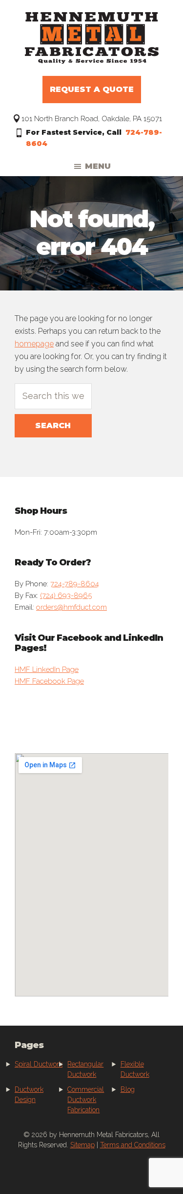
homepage (34, 343)
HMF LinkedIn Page (47, 669)
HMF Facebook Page (49, 681)
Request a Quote (92, 89)
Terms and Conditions (132, 1145)
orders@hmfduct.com (71, 607)
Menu (98, 166)
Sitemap (82, 1145)
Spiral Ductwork (38, 1064)
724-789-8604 (74, 583)
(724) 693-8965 (66, 595)
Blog (128, 1089)
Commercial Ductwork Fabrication (85, 1099)
